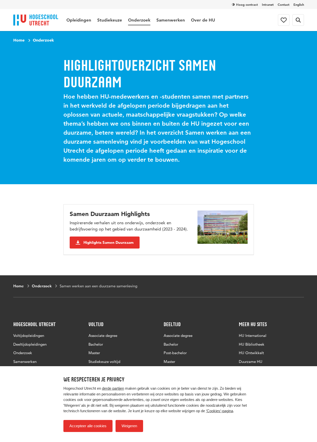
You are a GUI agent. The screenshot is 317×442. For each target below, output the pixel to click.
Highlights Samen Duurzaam (108, 242)
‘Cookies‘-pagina (219, 411)
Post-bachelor (175, 352)
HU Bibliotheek (251, 344)
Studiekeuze (109, 20)
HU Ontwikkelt (251, 352)
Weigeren (129, 426)
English (298, 5)
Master (94, 352)
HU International (252, 335)
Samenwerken (170, 20)
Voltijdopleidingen (28, 335)
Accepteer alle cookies (88, 426)
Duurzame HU (250, 361)
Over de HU (203, 20)
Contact (283, 5)
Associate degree (102, 335)
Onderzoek (139, 20)
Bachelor (95, 344)
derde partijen (113, 388)
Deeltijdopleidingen (30, 344)
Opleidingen (78, 20)
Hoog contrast (247, 5)
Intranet (268, 5)
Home (19, 40)
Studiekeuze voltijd (104, 361)
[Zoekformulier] (298, 20)
